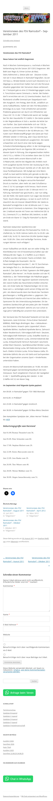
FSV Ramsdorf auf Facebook (14, 763)
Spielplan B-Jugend (10, 713)
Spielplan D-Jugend (10, 719)
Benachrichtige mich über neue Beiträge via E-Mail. (25, 657)
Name (6, 614)
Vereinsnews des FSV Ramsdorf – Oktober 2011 (12, 523)
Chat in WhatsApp (20, 779)
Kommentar (9, 586)
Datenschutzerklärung (11, 796)
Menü (26, 8)
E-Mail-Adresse (10, 624)
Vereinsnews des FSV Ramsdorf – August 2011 (13, 509)
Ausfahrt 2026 (8, 741)
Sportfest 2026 (8, 744)
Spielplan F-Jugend (10, 722)
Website (6, 634)
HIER (8, 419)
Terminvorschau (9, 710)
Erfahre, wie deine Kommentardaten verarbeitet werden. (24, 671)
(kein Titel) (7, 747)
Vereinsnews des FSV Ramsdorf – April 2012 (36, 509)
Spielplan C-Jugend (10, 716)
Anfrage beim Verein (22, 692)
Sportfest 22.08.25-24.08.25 (13, 753)
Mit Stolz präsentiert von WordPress (34, 796)
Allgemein (14, 541)
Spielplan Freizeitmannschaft (14, 725)
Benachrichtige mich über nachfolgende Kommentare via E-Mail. (26, 648)
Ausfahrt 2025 (8, 750)
